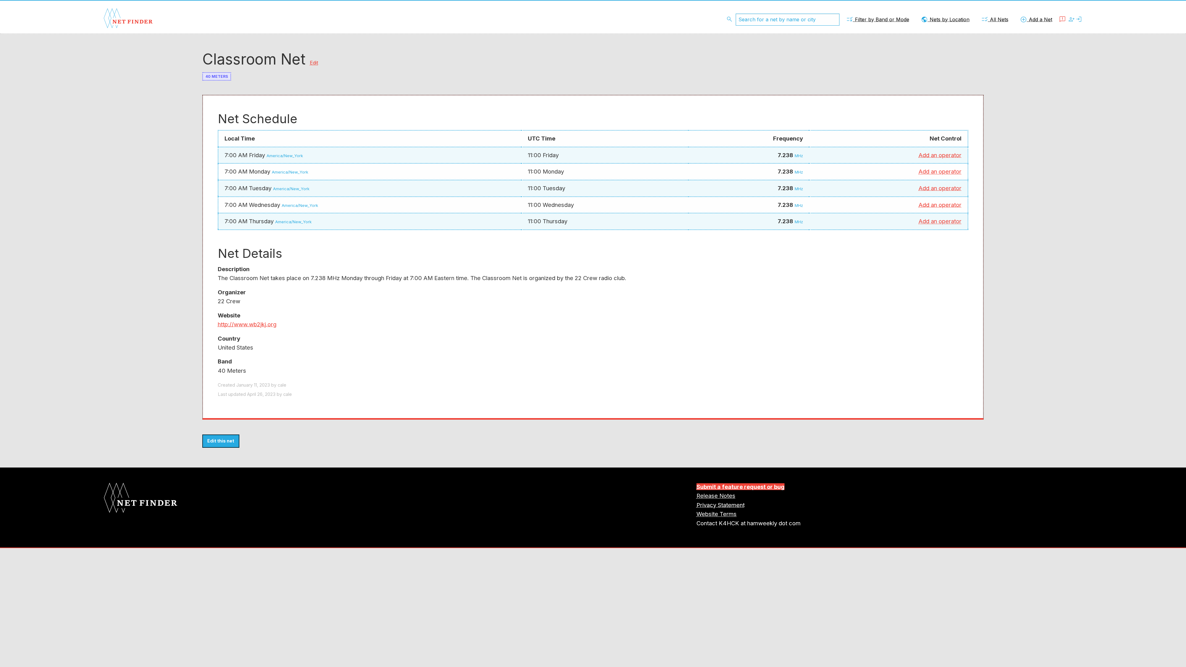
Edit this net (220, 440)
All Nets (994, 19)
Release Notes (715, 495)
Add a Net (1036, 19)
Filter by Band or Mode (877, 19)
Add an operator (940, 155)
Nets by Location (945, 19)
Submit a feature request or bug (740, 486)
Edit (314, 63)
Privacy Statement (720, 504)
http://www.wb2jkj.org (247, 324)
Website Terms (716, 513)
